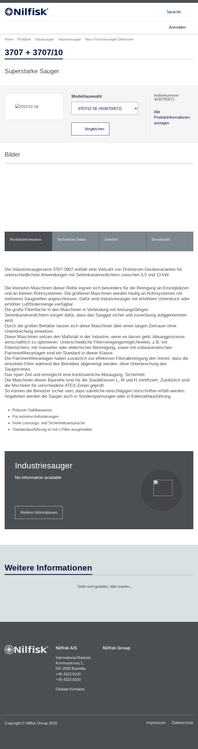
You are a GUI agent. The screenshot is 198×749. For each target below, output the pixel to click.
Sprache (174, 12)
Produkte (24, 39)
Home (9, 39)
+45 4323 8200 (68, 679)
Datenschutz (182, 722)
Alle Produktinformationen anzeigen (172, 117)
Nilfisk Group (116, 648)
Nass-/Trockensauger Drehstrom (109, 39)
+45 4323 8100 (68, 674)
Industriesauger (69, 39)
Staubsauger (44, 39)
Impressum (156, 722)
